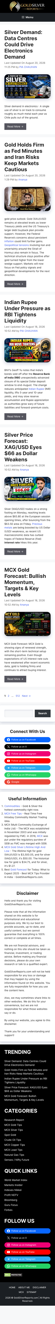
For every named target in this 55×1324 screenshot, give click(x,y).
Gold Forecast (18, 869)
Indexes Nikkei (13, 1190)
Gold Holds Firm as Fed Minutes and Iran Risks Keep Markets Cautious (24, 157)
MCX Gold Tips (13, 1124)
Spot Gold (10, 1134)
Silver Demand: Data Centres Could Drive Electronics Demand (23, 44)
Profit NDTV (11, 1195)
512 (18, 695)
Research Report (14, 1119)
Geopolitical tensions (16, 245)
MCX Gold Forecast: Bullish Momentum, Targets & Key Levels (25, 582)
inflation (9, 241)
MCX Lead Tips (13, 1149)
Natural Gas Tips (14, 1154)
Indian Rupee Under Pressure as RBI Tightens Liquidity (27, 311)
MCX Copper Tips (14, 1144)
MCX (40, 836)
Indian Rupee (36, 388)
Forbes (8, 1209)
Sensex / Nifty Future (16, 1159)
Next (26, 695)
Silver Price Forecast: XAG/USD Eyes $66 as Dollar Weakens (23, 447)
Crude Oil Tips (12, 1139)
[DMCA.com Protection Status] (13, 1275)
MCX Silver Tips (13, 1129)
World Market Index (15, 1180)
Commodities (12, 806)
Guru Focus (11, 1205)
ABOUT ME (24, 1287)
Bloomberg (10, 1200)
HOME (12, 1287)
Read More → (15, 126)
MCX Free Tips (13, 813)
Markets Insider (13, 1185)
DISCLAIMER (39, 1287)
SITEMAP (31, 1292)
